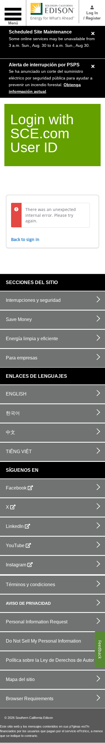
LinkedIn (15, 526)
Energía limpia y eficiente (32, 338)
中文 (10, 432)
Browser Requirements (29, 698)
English (16, 393)
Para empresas (21, 357)
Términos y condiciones (30, 584)
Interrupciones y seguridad (33, 300)
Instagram (16, 564)
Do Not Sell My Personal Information (43, 641)
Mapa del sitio (20, 679)
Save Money (19, 319)
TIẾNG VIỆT (19, 451)
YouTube (15, 545)
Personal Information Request (36, 621)
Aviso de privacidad (28, 603)
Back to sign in (25, 239)
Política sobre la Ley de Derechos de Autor (50, 660)
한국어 (13, 413)
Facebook (16, 487)
